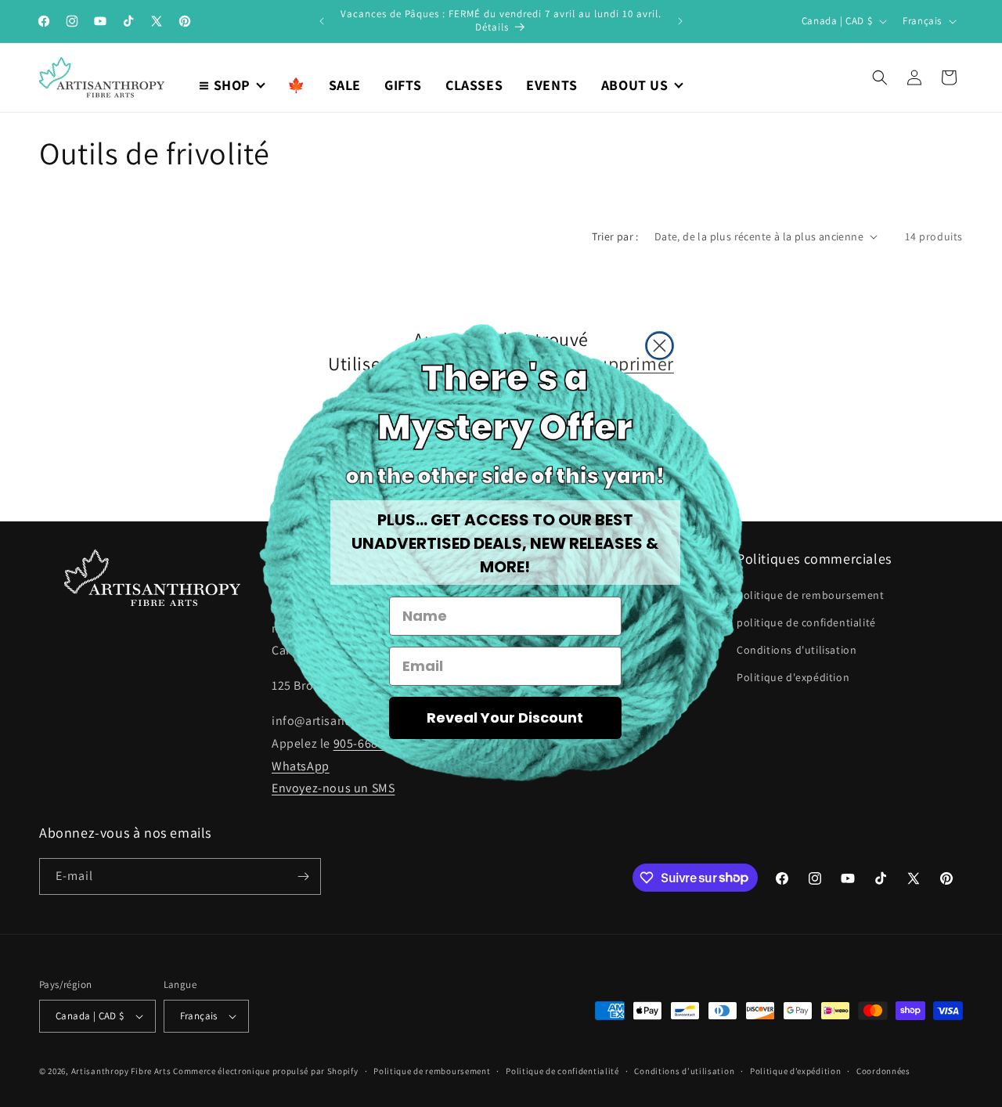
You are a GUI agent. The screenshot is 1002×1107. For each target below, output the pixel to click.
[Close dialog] (659, 345)
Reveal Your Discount (505, 717)
